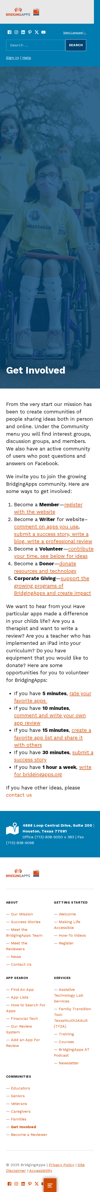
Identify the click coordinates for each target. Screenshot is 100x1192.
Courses (66, 1041)
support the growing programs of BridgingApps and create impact (52, 585)
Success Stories (26, 922)
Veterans (19, 1103)
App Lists (19, 997)
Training (66, 1034)
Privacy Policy (61, 1165)
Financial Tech (24, 1018)
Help (26, 57)
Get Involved (23, 1127)
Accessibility (40, 1170)
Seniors (18, 1096)
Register (66, 943)
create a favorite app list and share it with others (52, 737)
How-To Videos (72, 935)
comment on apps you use (46, 527)
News (16, 956)
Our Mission (22, 914)
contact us (19, 795)
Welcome (67, 914)
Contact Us (21, 964)
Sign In (12, 57)
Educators (20, 1088)
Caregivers (21, 1111)
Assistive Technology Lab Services (68, 995)
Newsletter (69, 1063)
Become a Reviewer (29, 1134)
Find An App (22, 989)
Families (18, 1119)
